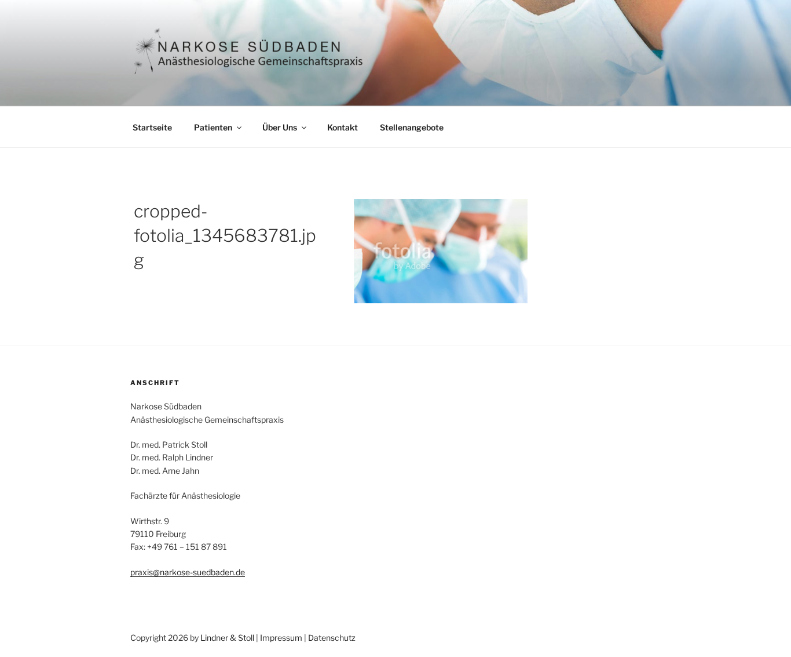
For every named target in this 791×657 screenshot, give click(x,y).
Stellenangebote (412, 127)
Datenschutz (332, 638)
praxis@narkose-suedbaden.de (187, 572)
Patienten (213, 127)
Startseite (152, 127)
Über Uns (279, 127)
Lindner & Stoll (227, 638)
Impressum (281, 638)
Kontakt (342, 127)
